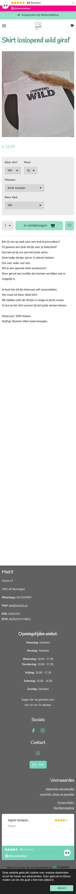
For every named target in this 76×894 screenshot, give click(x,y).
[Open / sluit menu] (4, 25)
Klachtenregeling (64, 808)
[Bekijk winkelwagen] (72, 25)
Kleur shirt (11, 162)
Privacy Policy (66, 802)
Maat (27, 162)
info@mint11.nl (18, 605)
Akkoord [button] (61, 888)
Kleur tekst (11, 197)
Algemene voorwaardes (60, 789)
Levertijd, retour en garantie (57, 794)
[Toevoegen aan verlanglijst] (69, 225)
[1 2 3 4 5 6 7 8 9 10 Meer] (8, 225)
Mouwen (10, 180)
